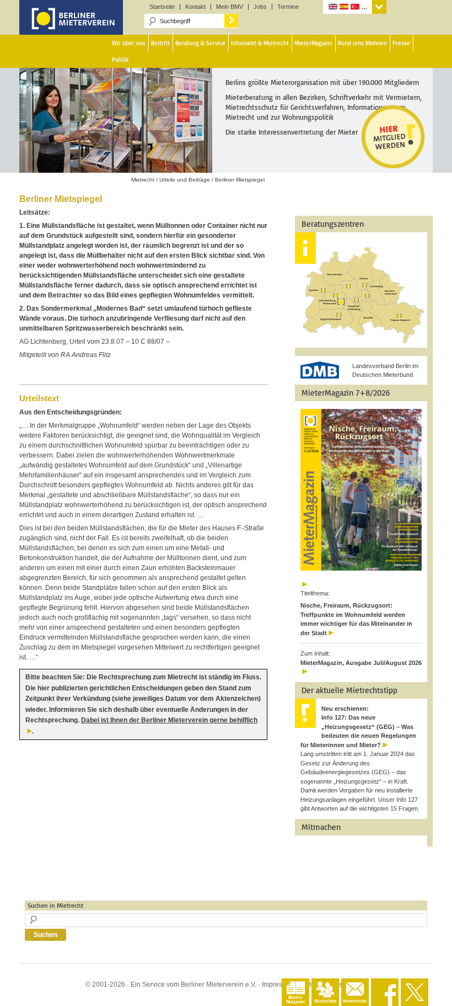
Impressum (278, 984)
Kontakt (195, 7)
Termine (288, 7)
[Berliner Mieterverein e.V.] (71, 26)
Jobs (260, 7)
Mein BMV (229, 7)
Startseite (162, 7)
